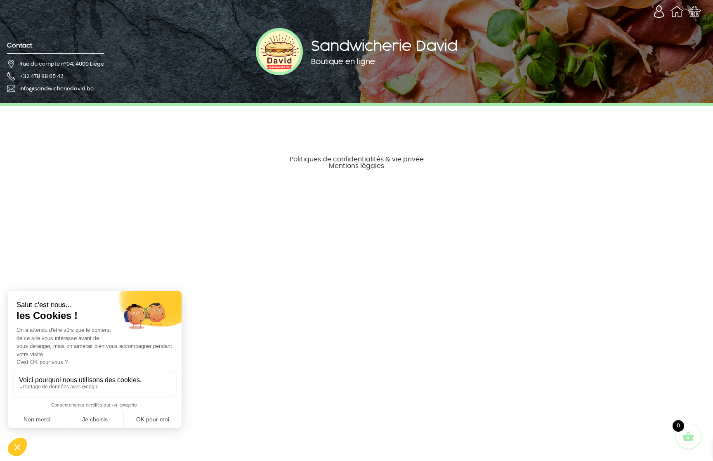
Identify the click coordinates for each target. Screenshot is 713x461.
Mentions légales (356, 166)
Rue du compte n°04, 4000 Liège (61, 64)
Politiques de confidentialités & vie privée (357, 159)
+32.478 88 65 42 (41, 76)
